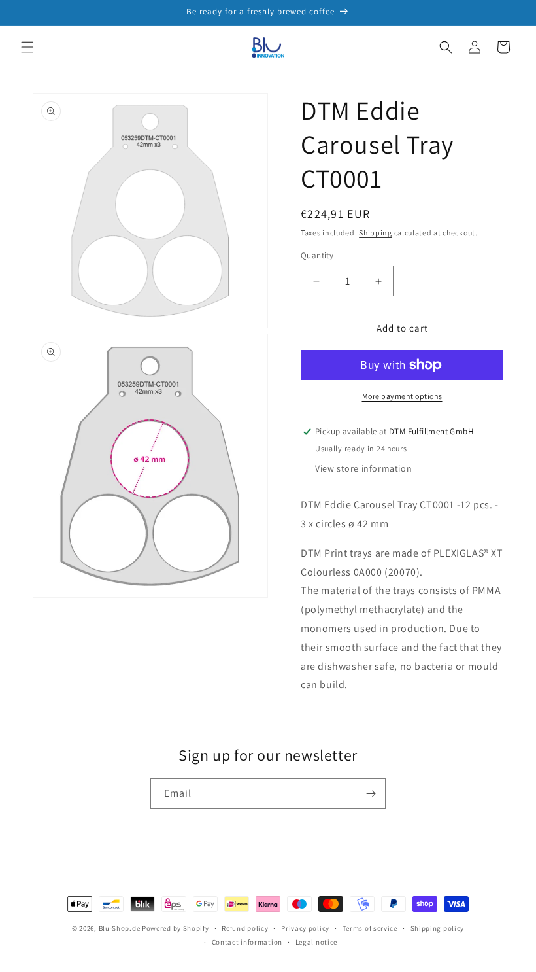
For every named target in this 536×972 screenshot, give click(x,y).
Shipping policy (437, 928)
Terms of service (370, 928)
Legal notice (316, 941)
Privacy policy (305, 928)
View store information (363, 468)
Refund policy (245, 928)
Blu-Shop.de (120, 928)
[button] (27, 47)
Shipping (375, 232)
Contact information (247, 941)
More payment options (402, 396)
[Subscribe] (370, 793)
